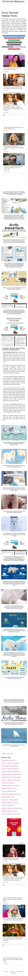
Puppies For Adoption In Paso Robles (10, 814)
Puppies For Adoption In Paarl (9, 791)
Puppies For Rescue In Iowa (8, 788)
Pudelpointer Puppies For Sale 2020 (10, 785)
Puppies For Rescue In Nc (8, 805)
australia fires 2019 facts (14, 40)
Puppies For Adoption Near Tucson (10, 802)
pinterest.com (9, 753)
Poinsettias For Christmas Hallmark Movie (12, 774)
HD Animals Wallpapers (13, 1)
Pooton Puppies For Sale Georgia (10, 766)
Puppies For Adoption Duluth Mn (9, 811)
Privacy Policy (20, 971)
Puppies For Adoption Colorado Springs (11, 780)
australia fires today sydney (14, 44)
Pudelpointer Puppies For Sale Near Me (11, 777)
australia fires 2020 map (20, 47)
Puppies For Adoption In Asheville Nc (10, 771)
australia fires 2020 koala (14, 49)
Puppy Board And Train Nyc (8, 797)
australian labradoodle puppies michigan (14, 38)
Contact (12, 971)
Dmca (6, 971)
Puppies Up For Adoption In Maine (10, 799)
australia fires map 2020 (7, 47)
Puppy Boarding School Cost (8, 760)
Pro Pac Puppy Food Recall (8, 783)
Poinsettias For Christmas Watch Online (11, 794)
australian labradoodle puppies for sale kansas (14, 35)
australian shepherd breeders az (14, 42)
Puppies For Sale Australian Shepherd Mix (12, 808)
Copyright (14, 973)
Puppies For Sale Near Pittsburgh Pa (10, 768)
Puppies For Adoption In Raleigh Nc (10, 763)
